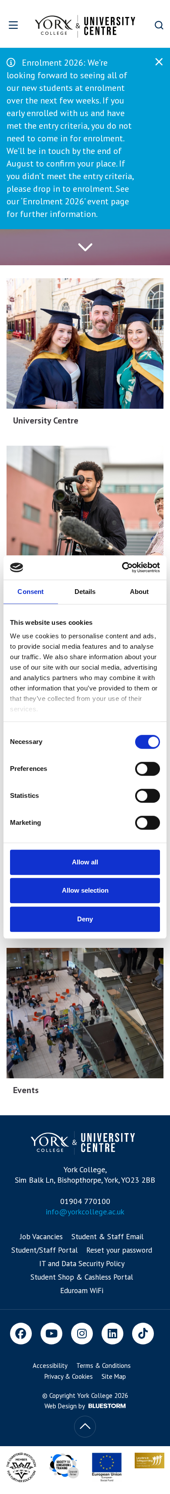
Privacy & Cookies (68, 1376)
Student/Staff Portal (44, 1250)
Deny (85, 919)
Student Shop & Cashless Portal (82, 1277)
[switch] (147, 769)
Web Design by (65, 1406)
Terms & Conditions (103, 1365)
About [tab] (139, 591)
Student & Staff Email (107, 1236)
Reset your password (119, 1250)
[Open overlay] (14, 25)
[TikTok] (143, 1333)
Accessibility (50, 1365)
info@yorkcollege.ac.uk (85, 1212)
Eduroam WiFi (81, 1290)
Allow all (85, 862)
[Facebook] (21, 1333)
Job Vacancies (41, 1236)
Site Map (114, 1376)
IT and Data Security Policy (82, 1263)
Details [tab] (85, 591)
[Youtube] (51, 1333)
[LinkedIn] (112, 1333)
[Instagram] (82, 1333)
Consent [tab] (30, 591)
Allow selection (85, 890)
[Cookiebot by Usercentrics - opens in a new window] (122, 567)
